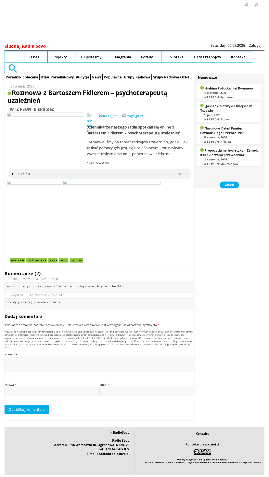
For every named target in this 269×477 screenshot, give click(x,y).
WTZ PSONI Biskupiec (32, 109)
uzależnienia (17, 260)
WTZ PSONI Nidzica (217, 141)
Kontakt (238, 57)
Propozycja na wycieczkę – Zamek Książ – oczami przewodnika (229, 152)
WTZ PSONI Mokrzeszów (221, 164)
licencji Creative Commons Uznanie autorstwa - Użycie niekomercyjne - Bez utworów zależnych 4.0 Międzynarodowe (202, 461)
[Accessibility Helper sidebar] (248, 6)
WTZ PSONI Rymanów (219, 97)
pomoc (64, 260)
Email (104, 385)
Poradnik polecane (22, 77)
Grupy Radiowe (137, 77)
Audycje (82, 77)
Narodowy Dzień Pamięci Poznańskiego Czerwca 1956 (222, 130)
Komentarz (12, 354)
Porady (147, 57)
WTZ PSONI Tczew (217, 119)
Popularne (113, 77)
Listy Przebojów (207, 57)
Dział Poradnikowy (57, 77)
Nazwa (10, 385)
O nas (34, 57)
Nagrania (123, 57)
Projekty (59, 57)
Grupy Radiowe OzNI (171, 77)
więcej (229, 184)
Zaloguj (255, 45)
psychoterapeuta (36, 260)
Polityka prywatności (202, 444)
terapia (53, 260)
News (96, 77)
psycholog (76, 260)
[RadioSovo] (119, 432)
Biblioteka (175, 57)
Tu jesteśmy (91, 57)
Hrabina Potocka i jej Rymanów (229, 88)
